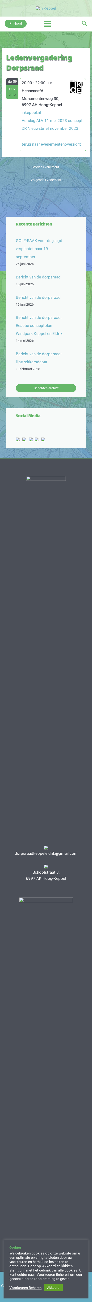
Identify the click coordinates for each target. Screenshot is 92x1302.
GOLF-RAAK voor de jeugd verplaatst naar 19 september (39, 248)
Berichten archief (46, 388)
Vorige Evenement (46, 167)
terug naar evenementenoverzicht (51, 144)
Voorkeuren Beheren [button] (25, 1288)
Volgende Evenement (46, 180)
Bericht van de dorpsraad (38, 277)
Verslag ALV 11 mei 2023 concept (52, 120)
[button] (16, 24)
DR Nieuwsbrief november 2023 (50, 128)
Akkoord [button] (53, 1287)
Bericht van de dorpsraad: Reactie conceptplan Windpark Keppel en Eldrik (39, 325)
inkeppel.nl (31, 112)
